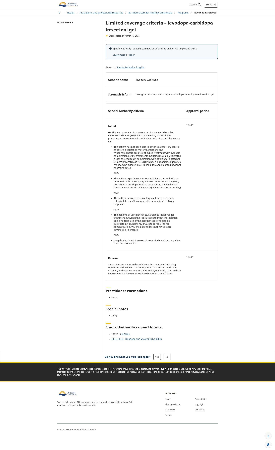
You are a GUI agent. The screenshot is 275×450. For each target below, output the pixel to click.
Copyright (199, 404)
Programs (183, 12)
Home (168, 399)
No (167, 356)
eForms (125, 333)
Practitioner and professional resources (101, 12)
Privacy (168, 415)
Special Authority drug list (131, 67)
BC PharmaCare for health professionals (150, 12)
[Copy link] (268, 444)
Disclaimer (170, 409)
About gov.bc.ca (172, 404)
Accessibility (201, 399)
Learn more (119, 54)
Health (70, 12)
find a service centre (86, 405)
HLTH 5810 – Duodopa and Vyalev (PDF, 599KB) (136, 338)
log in (132, 54)
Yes (157, 356)
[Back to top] (268, 435)
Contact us (200, 409)
